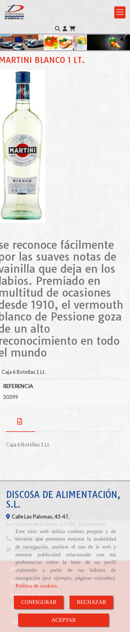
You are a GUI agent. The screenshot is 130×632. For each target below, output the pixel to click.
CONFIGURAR (39, 602)
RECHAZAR (91, 602)
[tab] (20, 421)
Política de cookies (36, 586)
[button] (64, 29)
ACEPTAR (63, 620)
